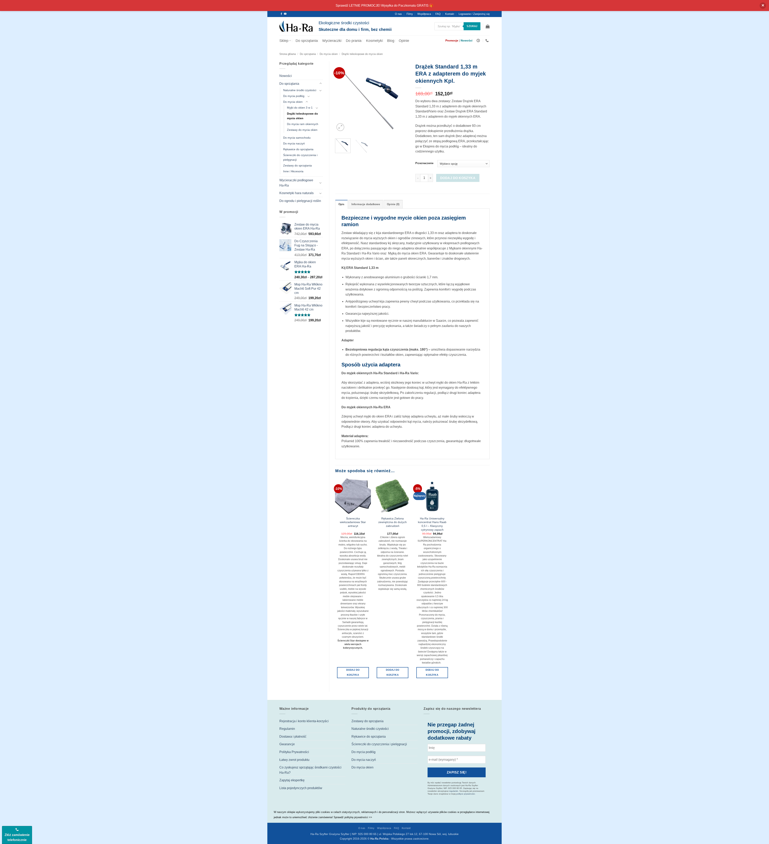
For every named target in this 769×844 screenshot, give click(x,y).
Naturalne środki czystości (299, 90)
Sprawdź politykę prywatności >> (353, 817)
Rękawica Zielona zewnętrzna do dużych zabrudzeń (392, 522)
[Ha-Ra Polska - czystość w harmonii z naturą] (296, 26)
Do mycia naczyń (294, 143)
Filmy (410, 13)
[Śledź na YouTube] (285, 14)
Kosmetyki (374, 41)
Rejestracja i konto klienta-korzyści (304, 721)
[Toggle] (320, 83)
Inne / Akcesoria (293, 171)
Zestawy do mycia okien (302, 129)
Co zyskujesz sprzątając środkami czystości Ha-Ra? (310, 770)
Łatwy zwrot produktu (294, 759)
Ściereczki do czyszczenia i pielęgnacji (300, 157)
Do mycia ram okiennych (302, 124)
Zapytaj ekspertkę (292, 780)
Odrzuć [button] (763, 5)
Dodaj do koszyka (457, 178)
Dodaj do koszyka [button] (353, 672)
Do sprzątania (307, 41)
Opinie (404, 41)
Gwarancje (287, 744)
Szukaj (472, 26)
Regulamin (287, 728)
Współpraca (424, 13)
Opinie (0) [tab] (393, 204)
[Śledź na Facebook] (281, 14)
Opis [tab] (341, 204)
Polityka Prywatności (294, 752)
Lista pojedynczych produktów (300, 788)
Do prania (353, 41)
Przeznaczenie (424, 163)
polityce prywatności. (465, 794)
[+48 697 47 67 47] (487, 40)
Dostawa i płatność (292, 736)
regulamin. (454, 791)
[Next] (403, 98)
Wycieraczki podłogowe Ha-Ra (296, 182)
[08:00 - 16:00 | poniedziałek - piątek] (479, 40)
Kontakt (449, 13)
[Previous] (341, 98)
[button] (488, 26)
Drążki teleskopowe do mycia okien (362, 53)
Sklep (283, 41)
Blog (390, 41)
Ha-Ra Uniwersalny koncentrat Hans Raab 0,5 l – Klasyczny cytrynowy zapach (432, 524)
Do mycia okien (329, 53)
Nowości (285, 76)
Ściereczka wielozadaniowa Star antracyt (353, 522)
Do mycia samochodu (297, 137)
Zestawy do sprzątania (297, 165)
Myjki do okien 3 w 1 (300, 107)
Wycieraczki (331, 41)
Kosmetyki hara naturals (296, 193)
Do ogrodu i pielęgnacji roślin (300, 201)
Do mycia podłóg (293, 96)
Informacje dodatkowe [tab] (365, 204)
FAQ (438, 13)
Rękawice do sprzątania (298, 149)
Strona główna (287, 53)
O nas (398, 13)
